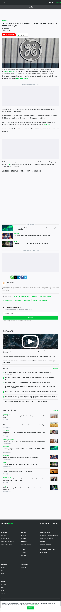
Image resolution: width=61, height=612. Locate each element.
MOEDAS (3, 581)
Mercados (16, 226)
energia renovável (22, 78)
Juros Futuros (7, 414)
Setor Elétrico (43, 300)
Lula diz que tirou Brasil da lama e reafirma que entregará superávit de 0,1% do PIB (25, 433)
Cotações (30, 7)
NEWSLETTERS (43, 552)
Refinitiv (47, 124)
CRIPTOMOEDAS (5, 579)
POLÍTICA (23, 549)
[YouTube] (46, 523)
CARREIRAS (23, 552)
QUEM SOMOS (4, 530)
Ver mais (55, 368)
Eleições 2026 (6, 430)
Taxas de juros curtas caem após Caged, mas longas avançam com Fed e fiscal (24, 416)
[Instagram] (43, 523)
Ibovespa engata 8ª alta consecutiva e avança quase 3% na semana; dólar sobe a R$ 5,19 (36, 229)
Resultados (5, 20)
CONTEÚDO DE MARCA (45, 547)
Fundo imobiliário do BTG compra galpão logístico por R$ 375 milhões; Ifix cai (28, 382)
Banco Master (7, 477)
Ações (15, 296)
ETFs (2, 590)
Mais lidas (7, 369)
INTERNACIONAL (25, 547)
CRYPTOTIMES (24, 564)
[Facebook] (40, 523)
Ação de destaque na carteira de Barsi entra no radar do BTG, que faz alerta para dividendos (28, 373)
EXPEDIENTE (4, 532)
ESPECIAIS (23, 555)
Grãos (5, 423)
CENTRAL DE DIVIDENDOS (46, 538)
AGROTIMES (24, 567)
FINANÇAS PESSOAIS (26, 544)
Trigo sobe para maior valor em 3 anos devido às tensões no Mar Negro (24, 425)
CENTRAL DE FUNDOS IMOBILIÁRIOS (49, 535)
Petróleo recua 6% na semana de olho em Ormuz (17, 472)
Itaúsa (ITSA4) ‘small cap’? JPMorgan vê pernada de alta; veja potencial (24, 441)
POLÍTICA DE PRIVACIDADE (7, 541)
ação (9, 164)
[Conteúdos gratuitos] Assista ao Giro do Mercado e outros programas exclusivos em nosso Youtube (28, 351)
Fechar (30, 608)
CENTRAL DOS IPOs (45, 532)
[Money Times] (55, 2)
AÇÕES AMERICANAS (6, 576)
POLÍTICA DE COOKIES (6, 544)
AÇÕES (3, 567)
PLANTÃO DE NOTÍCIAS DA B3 (47, 549)
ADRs (2, 587)
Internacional (17, 300)
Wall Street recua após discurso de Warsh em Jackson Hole (32, 235)
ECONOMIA (23, 538)
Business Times (24, 296)
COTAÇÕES (4, 564)
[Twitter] (59, 523)
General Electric (8, 71)
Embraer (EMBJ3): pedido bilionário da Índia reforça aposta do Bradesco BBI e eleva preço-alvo (29, 378)
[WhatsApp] (51, 523)
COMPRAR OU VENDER (45, 544)
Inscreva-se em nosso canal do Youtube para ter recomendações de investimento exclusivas (29, 356)
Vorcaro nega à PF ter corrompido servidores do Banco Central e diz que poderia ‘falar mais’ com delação (24, 479)
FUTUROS (3, 584)
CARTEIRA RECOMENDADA (46, 530)
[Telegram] (54, 523)
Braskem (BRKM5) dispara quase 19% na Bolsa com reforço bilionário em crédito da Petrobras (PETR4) (30, 387)
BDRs (2, 573)
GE (15, 71)
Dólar (15, 241)
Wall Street (17, 233)
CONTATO (3, 535)
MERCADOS (23, 532)
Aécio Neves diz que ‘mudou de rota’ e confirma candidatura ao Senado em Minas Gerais (25, 488)
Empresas (34, 296)
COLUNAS (42, 541)
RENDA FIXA (24, 541)
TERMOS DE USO (5, 538)
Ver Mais (55, 410)
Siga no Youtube (10, 34)
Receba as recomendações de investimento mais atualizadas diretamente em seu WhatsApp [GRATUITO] (29, 361)
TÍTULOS (3, 593)
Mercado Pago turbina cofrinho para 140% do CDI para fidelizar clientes (26, 401)
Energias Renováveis (45, 296)
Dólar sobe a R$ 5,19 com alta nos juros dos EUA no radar (31, 243)
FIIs (2, 570)
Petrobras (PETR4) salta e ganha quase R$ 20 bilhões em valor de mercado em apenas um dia (30, 392)
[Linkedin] (48, 523)
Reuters (6, 28)
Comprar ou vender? (8, 439)
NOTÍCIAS (23, 530)
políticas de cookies (33, 604)
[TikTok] (56, 524)
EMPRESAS (23, 535)
